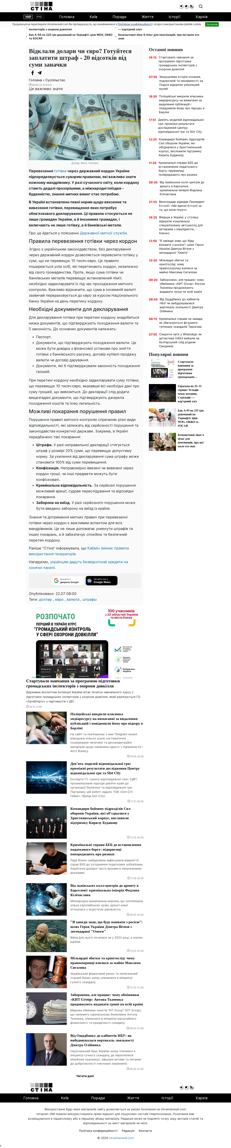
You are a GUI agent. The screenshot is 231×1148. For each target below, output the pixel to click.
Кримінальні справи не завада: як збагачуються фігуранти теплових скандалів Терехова (181, 322)
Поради (119, 17)
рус (39, 17)
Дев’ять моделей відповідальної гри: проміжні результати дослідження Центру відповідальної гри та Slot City (181, 125)
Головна (67, 17)
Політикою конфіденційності (135, 24)
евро (59, 599)
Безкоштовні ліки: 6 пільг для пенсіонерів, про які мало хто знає (158, 36)
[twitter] (186, 6)
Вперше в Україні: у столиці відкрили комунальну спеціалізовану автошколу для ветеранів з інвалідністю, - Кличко (181, 225)
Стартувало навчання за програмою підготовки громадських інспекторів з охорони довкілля (71, 27)
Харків (202, 17)
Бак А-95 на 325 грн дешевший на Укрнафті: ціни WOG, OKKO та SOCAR (70, 36)
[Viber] (47, 72)
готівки (60, 171)
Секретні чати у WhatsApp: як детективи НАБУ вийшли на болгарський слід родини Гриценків (180, 340)
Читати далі (85, 1076)
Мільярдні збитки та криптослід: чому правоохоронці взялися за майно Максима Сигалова (178, 266)
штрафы (90, 599)
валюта (73, 599)
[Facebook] (32, 72)
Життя (148, 17)
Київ (93, 17)
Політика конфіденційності (98, 1130)
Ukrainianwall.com (121, 1138)
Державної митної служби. (104, 233)
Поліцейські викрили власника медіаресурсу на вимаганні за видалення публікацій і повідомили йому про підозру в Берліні (181, 104)
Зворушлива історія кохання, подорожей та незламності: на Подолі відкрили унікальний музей (181, 82)
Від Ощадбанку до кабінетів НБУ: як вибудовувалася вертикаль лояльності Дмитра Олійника (181, 305)
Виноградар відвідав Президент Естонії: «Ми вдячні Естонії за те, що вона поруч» (182, 205)
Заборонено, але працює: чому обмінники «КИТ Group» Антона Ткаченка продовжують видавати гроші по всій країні (182, 285)
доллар (45, 599)
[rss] (191, 6)
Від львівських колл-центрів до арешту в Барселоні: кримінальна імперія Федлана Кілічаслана (182, 188)
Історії (174, 17)
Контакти (145, 1130)
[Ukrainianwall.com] (41, 6)
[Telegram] (39, 72)
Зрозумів (212, 24)
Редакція (128, 1130)
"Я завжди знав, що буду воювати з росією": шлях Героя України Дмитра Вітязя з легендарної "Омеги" (181, 246)
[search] (201, 6)
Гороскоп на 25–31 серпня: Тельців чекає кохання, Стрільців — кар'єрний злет (159, 27)
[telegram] (181, 6)
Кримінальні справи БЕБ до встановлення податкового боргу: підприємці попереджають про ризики (178, 168)
